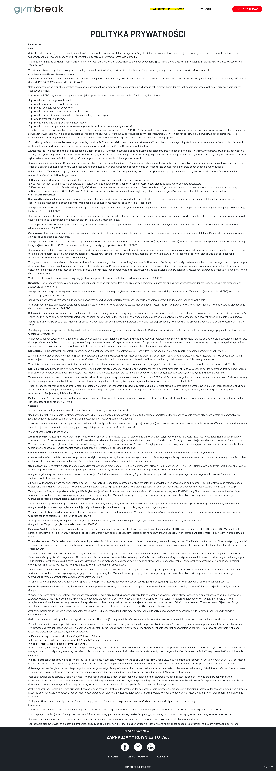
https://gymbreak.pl (126, 56)
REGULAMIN (113, 757)
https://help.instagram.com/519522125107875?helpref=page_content (81, 639)
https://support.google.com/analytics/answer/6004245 (67, 524)
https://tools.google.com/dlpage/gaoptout (144, 507)
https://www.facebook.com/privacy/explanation (201, 560)
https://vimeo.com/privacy (180, 701)
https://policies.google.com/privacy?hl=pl (63, 643)
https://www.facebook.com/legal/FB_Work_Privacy (72, 636)
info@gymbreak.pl (199, 69)
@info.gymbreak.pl (45, 154)
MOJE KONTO (162, 757)
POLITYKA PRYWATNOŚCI (137, 757)
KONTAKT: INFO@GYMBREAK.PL (138, 731)
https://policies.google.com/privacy (132, 701)
